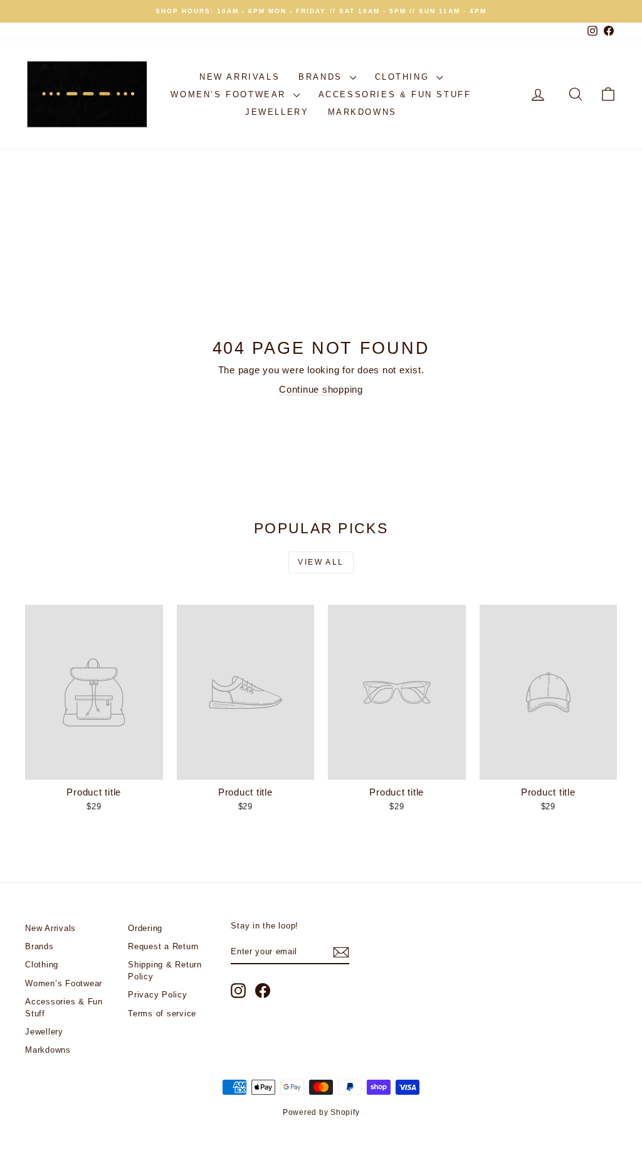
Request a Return (163, 946)
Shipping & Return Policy (165, 970)
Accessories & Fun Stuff (394, 94)
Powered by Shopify (321, 1112)
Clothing (404, 77)
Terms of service (162, 1013)
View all (321, 562)
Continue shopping (321, 389)
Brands (322, 77)
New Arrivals (239, 77)
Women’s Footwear (230, 94)
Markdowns (362, 112)
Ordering (145, 928)
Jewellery (276, 112)
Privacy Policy (157, 994)
